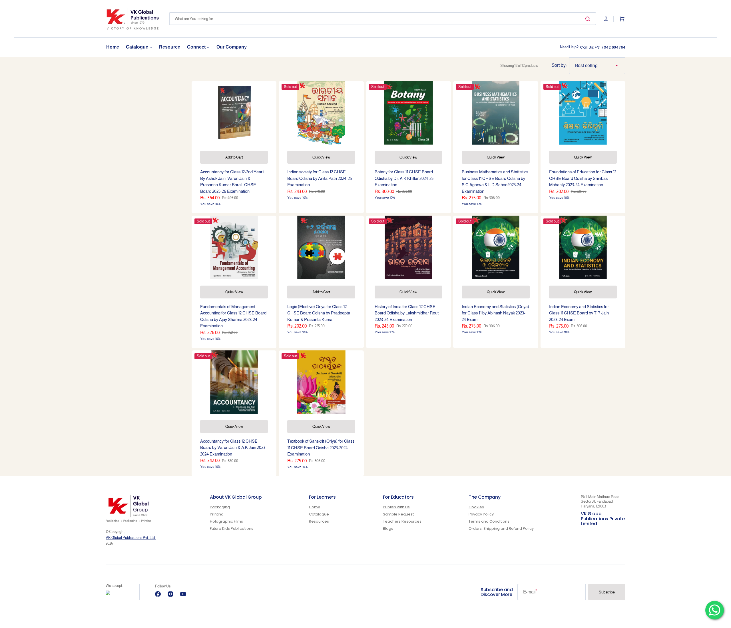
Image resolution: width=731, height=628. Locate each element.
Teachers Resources (402, 521)
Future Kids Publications (231, 528)
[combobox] (382, 18)
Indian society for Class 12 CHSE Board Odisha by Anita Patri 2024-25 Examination (319, 178)
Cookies (476, 507)
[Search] (588, 19)
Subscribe (607, 592)
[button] (606, 19)
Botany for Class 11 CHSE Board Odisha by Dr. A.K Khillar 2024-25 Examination (404, 178)
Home (314, 507)
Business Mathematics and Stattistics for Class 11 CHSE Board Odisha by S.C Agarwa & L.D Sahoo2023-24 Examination (495, 181)
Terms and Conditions (489, 521)
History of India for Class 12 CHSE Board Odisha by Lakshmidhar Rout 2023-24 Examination (407, 313)
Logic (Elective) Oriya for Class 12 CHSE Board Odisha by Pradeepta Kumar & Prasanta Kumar (318, 313)
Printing (217, 514)
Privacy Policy (481, 514)
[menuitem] (112, 47)
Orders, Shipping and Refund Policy (501, 528)
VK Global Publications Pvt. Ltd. (131, 537)
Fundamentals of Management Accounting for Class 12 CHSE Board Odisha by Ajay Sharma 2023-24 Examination (233, 316)
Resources (319, 521)
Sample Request (398, 514)
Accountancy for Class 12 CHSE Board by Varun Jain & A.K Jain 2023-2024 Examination (233, 447)
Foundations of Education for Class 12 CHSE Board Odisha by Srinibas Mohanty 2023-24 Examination (582, 178)
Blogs (388, 528)
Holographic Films (226, 521)
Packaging (220, 507)
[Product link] (234, 147)
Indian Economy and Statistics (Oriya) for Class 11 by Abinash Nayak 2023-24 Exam (495, 313)
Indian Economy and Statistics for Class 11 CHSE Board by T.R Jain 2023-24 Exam (579, 313)
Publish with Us (396, 507)
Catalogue (319, 514)
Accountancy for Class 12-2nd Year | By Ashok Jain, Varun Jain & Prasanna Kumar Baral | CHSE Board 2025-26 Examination (232, 181)
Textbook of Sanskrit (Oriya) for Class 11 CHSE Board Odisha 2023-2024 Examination (320, 447)
